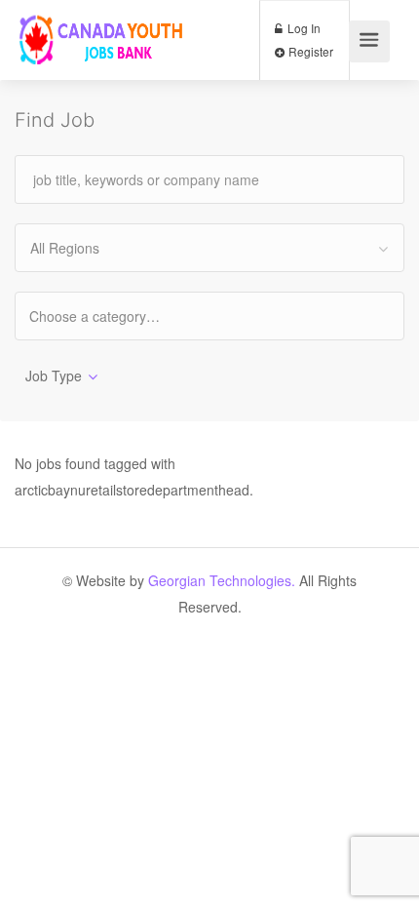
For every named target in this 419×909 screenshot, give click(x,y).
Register (309, 51)
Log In (303, 28)
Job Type (53, 375)
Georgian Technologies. (221, 580)
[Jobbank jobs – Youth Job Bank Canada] (102, 44)
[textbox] (111, 315)
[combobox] (209, 247)
